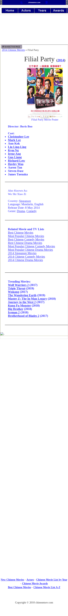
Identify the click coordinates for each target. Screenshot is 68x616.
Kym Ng (13, 150)
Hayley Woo (15, 164)
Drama (21, 211)
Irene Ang (14, 153)
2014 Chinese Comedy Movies (26, 256)
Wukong (13, 291)
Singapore (25, 200)
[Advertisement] (34, 373)
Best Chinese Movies (20, 232)
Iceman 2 (14, 312)
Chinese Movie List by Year (51, 579)
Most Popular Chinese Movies (26, 236)
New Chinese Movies (12, 579)
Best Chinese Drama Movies (25, 242)
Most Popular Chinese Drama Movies (30, 249)
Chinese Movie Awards (35, 583)
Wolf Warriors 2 (18, 285)
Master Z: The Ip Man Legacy (27, 298)
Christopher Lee (18, 136)
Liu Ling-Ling (17, 147)
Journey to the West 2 (22, 302)
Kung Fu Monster (19, 305)
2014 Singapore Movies (22, 253)
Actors (30, 579)
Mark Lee (14, 140)
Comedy (31, 211)
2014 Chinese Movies (13, 50)
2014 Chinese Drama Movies (25, 260)
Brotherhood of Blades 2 (23, 315)
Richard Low (16, 160)
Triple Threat (16, 288)
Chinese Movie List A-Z (46, 587)
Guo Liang (15, 157)
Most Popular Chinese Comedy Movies (31, 246)
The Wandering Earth (22, 295)
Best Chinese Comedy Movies (26, 239)
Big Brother (15, 309)
